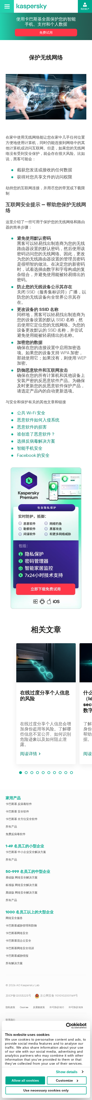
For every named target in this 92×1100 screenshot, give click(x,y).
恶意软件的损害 (32, 426)
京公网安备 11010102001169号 (58, 995)
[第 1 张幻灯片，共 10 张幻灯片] (20, 772)
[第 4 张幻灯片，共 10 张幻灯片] (37, 772)
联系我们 (10, 1019)
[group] (46, 703)
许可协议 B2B (76, 1007)
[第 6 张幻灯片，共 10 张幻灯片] (49, 772)
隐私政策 (10, 1007)
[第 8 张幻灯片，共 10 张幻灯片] (60, 772)
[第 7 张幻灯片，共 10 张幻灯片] (54, 772)
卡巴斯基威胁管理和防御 (21, 925)
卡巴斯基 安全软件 (17, 811)
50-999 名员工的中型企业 (28, 871)
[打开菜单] (7, 6)
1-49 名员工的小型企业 (25, 846)
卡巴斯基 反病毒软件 (19, 804)
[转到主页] (31, 6)
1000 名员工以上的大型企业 (30, 912)
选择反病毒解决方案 (36, 441)
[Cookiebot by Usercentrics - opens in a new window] (66, 1026)
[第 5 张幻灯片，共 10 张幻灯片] (43, 772)
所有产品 (11, 826)
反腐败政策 (39, 1007)
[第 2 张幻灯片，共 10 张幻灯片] (26, 772)
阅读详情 (28, 753)
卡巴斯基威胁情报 (17, 955)
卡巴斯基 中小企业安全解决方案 (26, 852)
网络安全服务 (14, 918)
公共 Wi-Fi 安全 (31, 412)
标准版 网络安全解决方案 (22, 885)
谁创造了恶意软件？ (36, 434)
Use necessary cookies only (46, 1090)
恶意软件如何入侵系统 (38, 419)
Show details (66, 1072)
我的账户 (85, 9)
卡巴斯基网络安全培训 (20, 948)
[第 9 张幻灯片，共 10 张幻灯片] (66, 772)
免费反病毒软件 (15, 834)
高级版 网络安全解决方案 (22, 892)
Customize (64, 1080)
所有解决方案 (14, 963)
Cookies (24, 1007)
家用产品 (13, 798)
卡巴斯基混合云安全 (18, 940)
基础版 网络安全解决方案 (22, 877)
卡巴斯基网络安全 (17, 933)
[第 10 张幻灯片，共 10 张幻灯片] (71, 772)
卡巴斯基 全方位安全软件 (22, 819)
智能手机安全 (29, 448)
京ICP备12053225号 (18, 995)
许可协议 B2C (57, 1007)
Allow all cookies (25, 1080)
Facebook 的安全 (33, 455)
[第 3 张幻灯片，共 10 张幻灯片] (32, 772)
